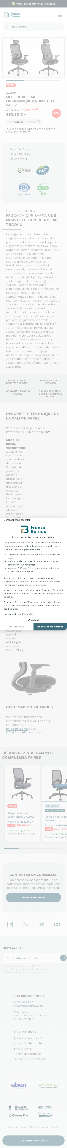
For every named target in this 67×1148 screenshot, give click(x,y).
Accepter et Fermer (50, 626)
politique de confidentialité (19, 614)
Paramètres (16, 626)
